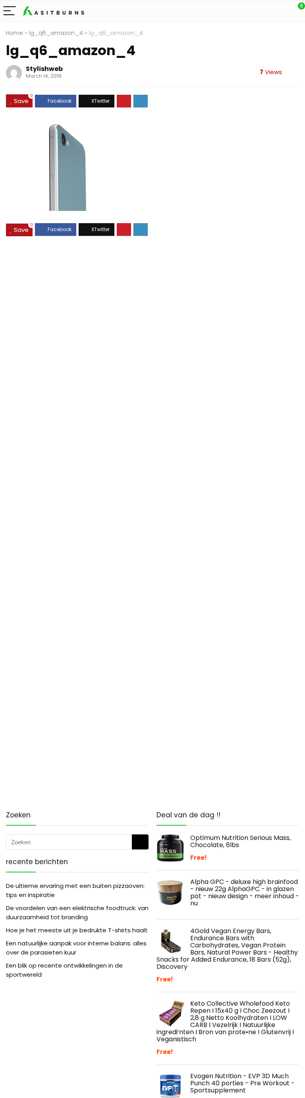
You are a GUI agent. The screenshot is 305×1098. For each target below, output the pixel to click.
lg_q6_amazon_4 (56, 33)
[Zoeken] (140, 841)
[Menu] (9, 11)
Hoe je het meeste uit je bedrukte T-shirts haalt (77, 930)
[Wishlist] (280, 11)
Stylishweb (44, 68)
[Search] (263, 11)
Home (14, 33)
